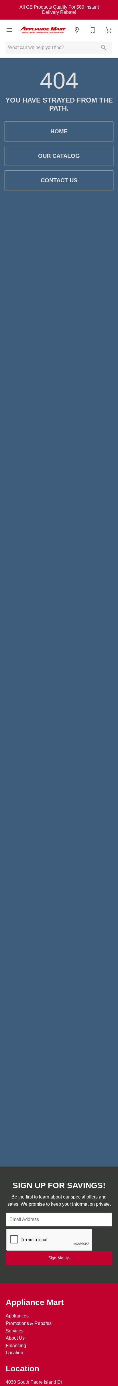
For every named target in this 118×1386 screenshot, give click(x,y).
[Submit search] (103, 47)
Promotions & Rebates (29, 1323)
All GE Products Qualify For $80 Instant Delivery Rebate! (59, 10)
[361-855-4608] (93, 30)
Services (14, 1330)
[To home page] (42, 30)
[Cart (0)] (109, 30)
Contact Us (59, 180)
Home (59, 131)
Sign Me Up (59, 1258)
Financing (16, 1345)
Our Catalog (59, 156)
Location (14, 1352)
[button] (9, 30)
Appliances (17, 1315)
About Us (15, 1338)
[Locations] (77, 30)
